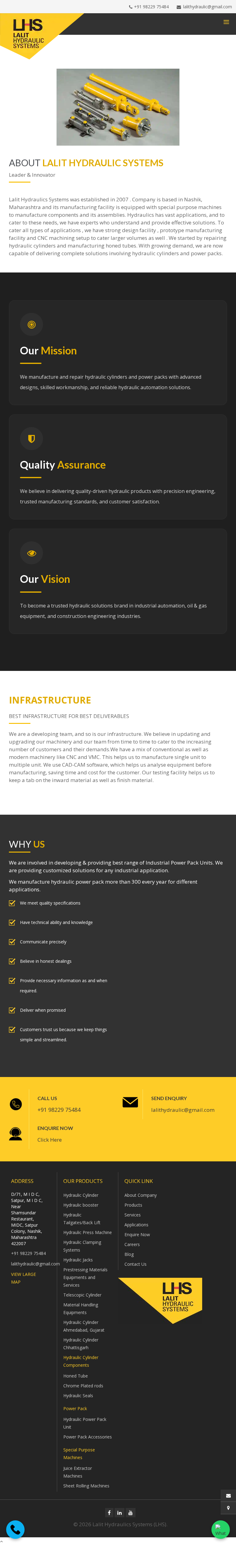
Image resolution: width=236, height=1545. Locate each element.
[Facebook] (109, 1512)
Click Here (49, 1139)
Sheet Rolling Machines (86, 1486)
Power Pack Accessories (87, 1437)
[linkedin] (119, 1512)
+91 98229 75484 (151, 7)
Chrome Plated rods (83, 1386)
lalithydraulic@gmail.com (207, 7)
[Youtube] (131, 1512)
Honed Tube (75, 1376)
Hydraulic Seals (78, 1395)
